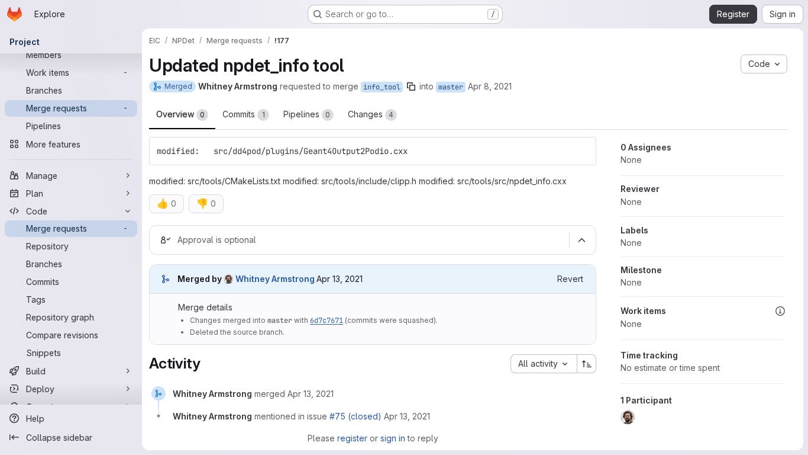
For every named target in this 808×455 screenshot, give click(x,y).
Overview (180, 114)
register (352, 438)
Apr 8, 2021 (490, 86)
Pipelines (306, 114)
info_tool (381, 87)
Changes (370, 114)
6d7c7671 (326, 320)
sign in (392, 438)
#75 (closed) (355, 416)
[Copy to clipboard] (582, 151)
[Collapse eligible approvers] (581, 240)
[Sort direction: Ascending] (586, 363)
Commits (243, 114)
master (450, 87)
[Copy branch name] (411, 86)
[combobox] (543, 363)
